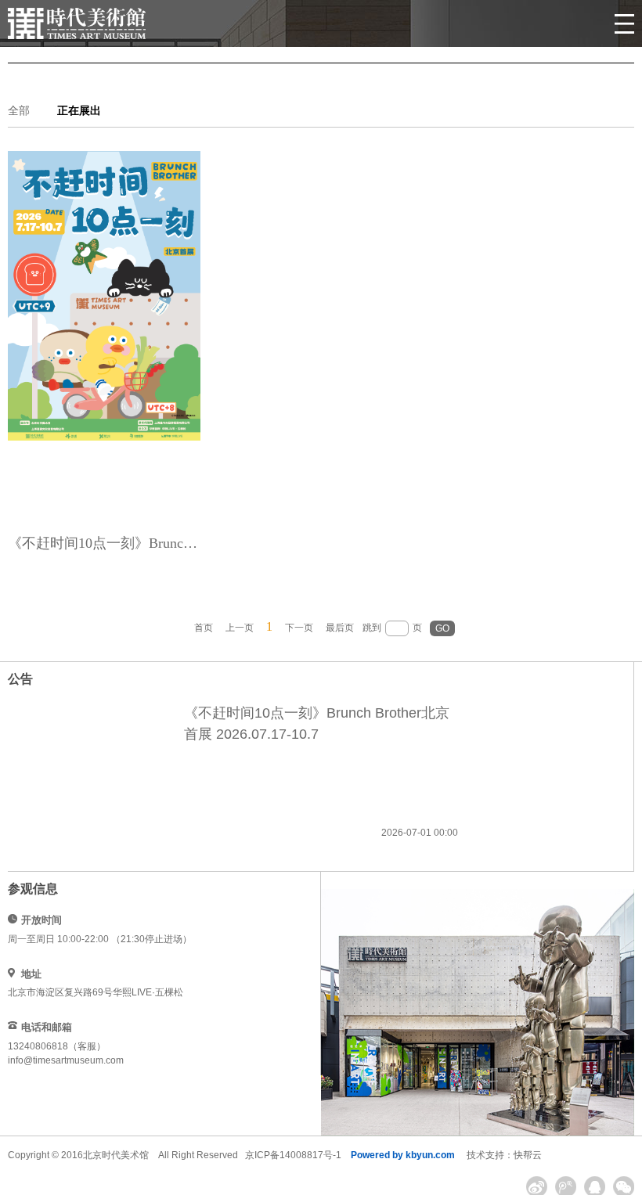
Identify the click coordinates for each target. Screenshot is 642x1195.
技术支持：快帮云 (504, 1155)
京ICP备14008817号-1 (293, 1155)
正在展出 (79, 111)
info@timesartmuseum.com (66, 1060)
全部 (19, 111)
